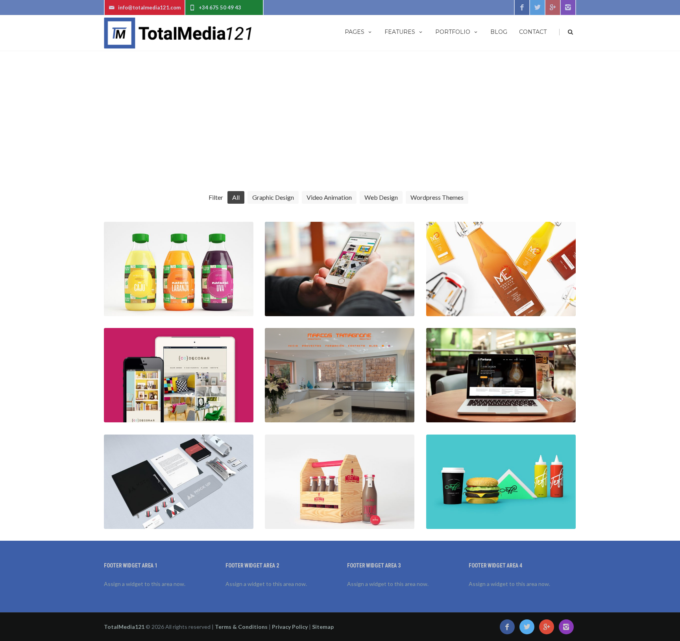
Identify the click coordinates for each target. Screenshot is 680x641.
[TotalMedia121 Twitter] (537, 7)
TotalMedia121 (124, 626)
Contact (533, 31)
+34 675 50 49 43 (220, 7)
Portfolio (452, 31)
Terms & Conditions (241, 626)
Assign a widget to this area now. (144, 583)
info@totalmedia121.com (149, 7)
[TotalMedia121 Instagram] (568, 7)
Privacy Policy (290, 626)
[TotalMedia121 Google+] (552, 7)
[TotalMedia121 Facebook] (522, 7)
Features (399, 31)
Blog (498, 31)
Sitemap (323, 626)
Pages (354, 31)
